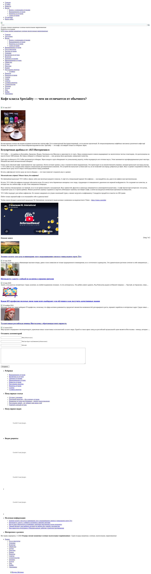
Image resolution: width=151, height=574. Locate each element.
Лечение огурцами (11, 58)
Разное (7, 68)
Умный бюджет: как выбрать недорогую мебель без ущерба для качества (34, 526)
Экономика (9, 94)
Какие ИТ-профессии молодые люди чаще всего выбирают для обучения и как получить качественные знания (50, 301)
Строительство (10, 84)
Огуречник (9, 17)
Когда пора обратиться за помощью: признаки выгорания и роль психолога (35, 524)
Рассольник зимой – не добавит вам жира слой (25, 403)
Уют (6, 90)
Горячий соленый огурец (18, 405)
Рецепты (8, 73)
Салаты (7, 77)
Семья (7, 79)
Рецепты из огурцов (16, 13)
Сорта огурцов (14, 15)
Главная (7, 2)
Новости (8, 6)
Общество (8, 62)
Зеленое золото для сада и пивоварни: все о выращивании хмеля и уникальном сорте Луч (41, 256)
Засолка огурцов (11, 51)
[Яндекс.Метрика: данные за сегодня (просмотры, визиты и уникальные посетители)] (17, 572)
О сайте (7, 4)
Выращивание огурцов (17, 12)
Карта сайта (9, 19)
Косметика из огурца (12, 55)
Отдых (7, 64)
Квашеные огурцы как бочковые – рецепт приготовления (29, 401)
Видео (7, 8)
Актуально (9, 36)
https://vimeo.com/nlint (98, 200)
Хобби (7, 92)
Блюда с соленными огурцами (19, 10)
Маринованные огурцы (13, 60)
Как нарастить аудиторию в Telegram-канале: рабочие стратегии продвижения (36, 528)
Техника (8, 86)
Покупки (8, 66)
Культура (8, 57)
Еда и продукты (10, 49)
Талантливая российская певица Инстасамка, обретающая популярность (34, 323)
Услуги (7, 88)
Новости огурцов (15, 382)
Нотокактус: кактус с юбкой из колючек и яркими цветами (27, 279)
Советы (7, 81)
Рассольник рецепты (12, 70)
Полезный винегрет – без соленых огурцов (24, 399)
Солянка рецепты (11, 82)
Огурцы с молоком (15, 397)
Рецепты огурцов (11, 75)
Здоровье (8, 53)
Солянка (12, 71)
